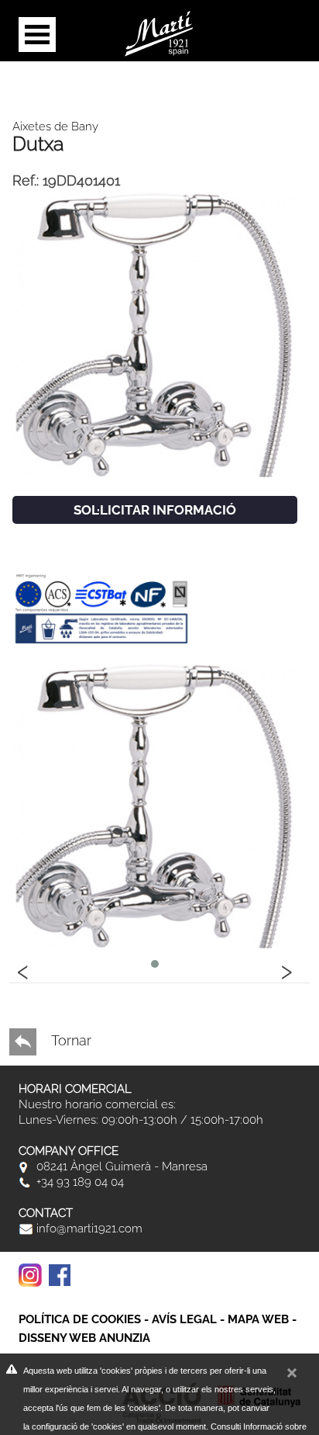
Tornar (69, 1040)
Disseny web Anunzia (84, 1338)
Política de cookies (80, 1319)
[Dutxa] (154, 333)
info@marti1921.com (87, 1229)
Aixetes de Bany (55, 126)
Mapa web (258, 1319)
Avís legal (184, 1319)
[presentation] (23, 969)
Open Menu (37, 34)
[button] (155, 964)
